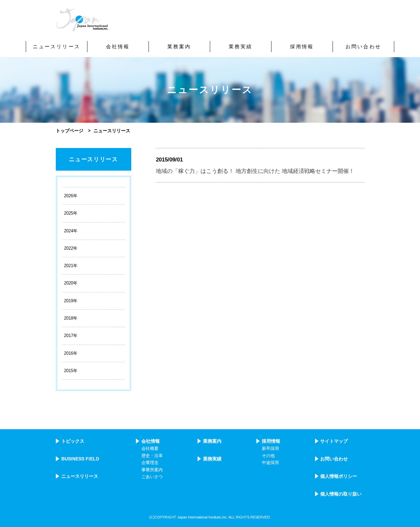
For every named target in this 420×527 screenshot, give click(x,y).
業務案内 (212, 441)
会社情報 (150, 441)
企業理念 (149, 462)
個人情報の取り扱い (341, 493)
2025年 (70, 213)
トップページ (69, 130)
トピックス (72, 441)
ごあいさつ (152, 476)
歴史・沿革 (152, 455)
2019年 (70, 300)
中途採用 (270, 462)
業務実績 (212, 458)
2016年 (70, 353)
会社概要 (149, 448)
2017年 (70, 335)
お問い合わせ (334, 458)
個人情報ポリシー (338, 476)
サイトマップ (334, 441)
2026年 (70, 195)
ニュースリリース (93, 159)
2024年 (70, 230)
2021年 (70, 265)
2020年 (70, 283)
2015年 (70, 370)
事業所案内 (152, 470)
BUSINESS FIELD (80, 458)
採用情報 (271, 441)
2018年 (70, 318)
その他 (268, 455)
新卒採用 (270, 448)
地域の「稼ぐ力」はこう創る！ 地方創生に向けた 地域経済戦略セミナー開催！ (255, 171)
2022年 (70, 248)
